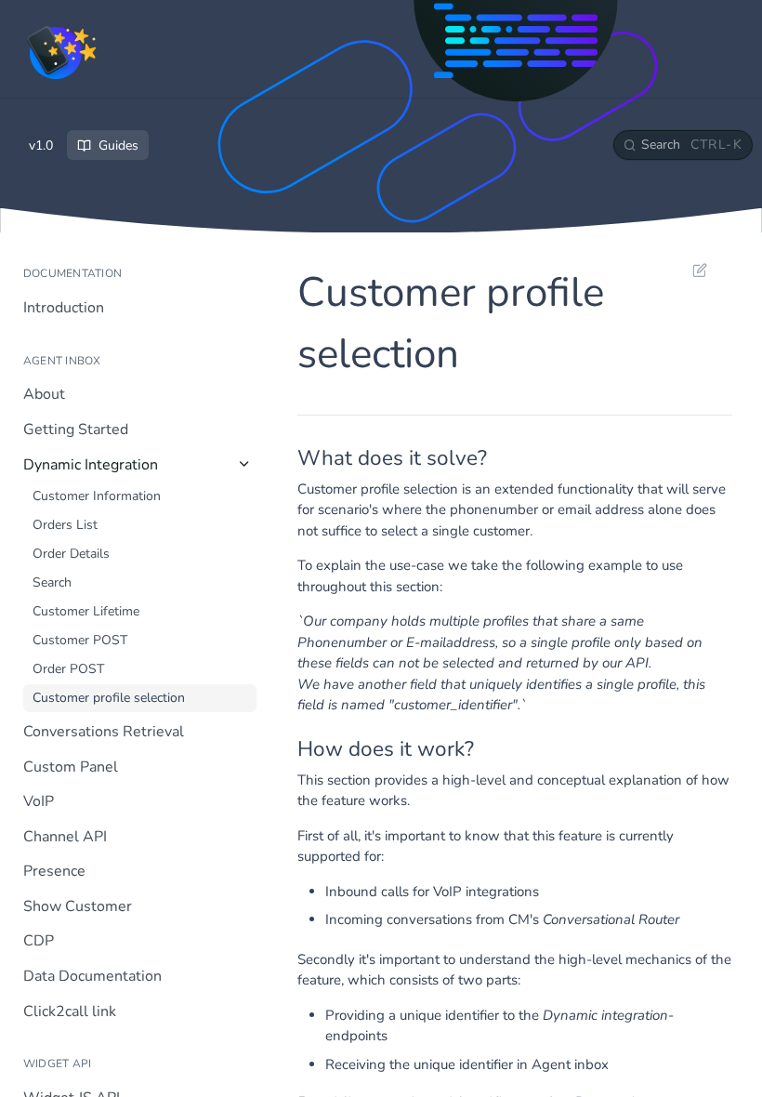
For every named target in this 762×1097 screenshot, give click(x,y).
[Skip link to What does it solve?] (285, 458)
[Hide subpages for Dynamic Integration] (244, 463)
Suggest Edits (690, 269)
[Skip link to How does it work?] (285, 749)
